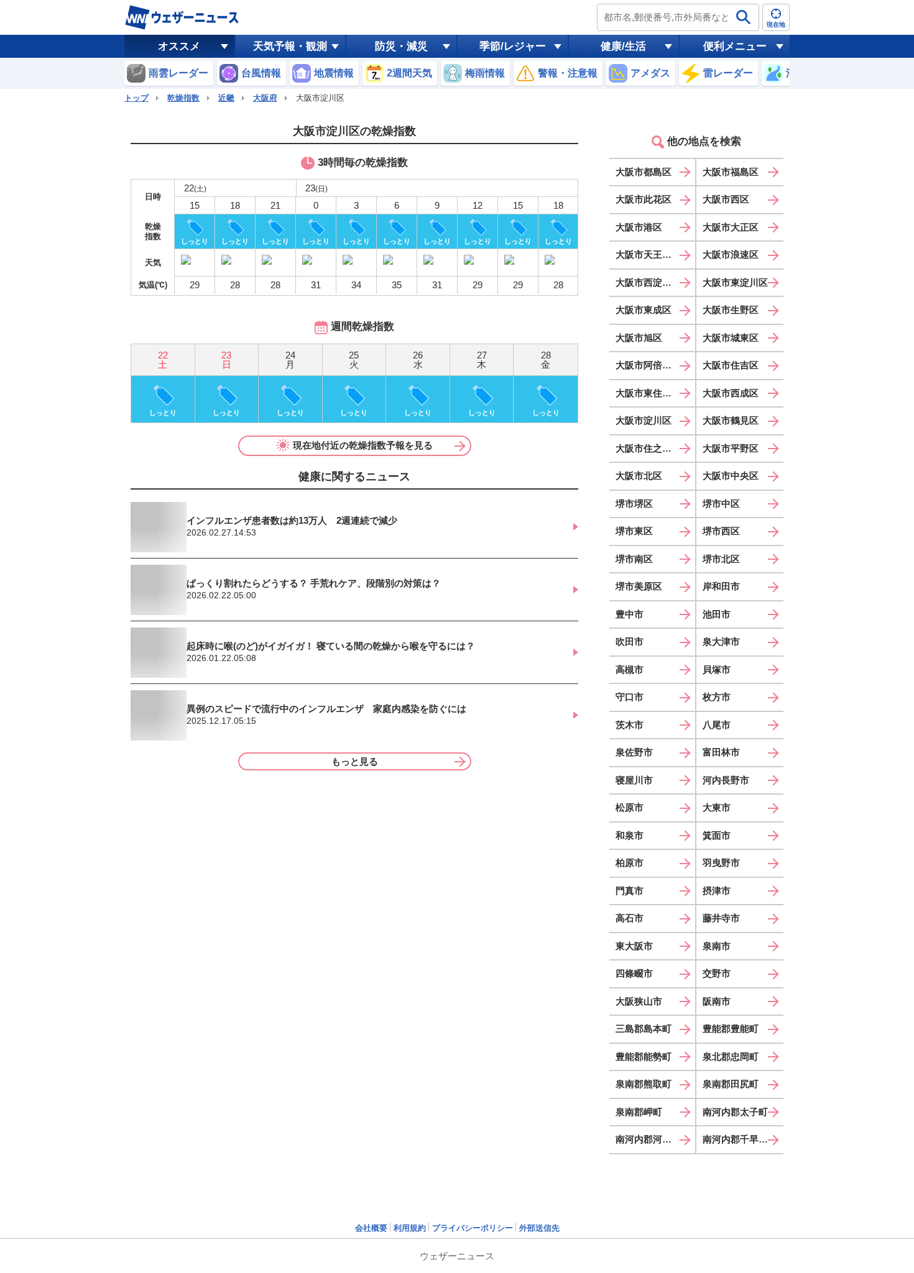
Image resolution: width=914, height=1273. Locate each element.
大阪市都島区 (644, 172)
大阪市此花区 (644, 199)
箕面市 (717, 835)
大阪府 (265, 98)
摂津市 (717, 890)
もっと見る (354, 761)
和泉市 (630, 835)
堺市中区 (721, 503)
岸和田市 (721, 586)
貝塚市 (717, 669)
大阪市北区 (639, 475)
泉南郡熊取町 (644, 1084)
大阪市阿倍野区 (648, 365)
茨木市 (630, 724)
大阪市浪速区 (731, 254)
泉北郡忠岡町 (731, 1056)
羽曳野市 (721, 862)
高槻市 (630, 669)
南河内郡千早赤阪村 (743, 1139)
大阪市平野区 (731, 448)
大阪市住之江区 (648, 448)
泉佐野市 (634, 752)
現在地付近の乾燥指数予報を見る (363, 445)
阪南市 (717, 1001)
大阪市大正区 (731, 227)
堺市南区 (634, 559)
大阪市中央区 (731, 475)
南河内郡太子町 (735, 1111)
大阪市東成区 (644, 309)
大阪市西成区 (731, 393)
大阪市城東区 (731, 337)
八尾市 (717, 724)
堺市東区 (634, 531)
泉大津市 (721, 641)
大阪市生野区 (731, 309)
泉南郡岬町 (639, 1111)
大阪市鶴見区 (731, 420)
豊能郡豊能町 (731, 1028)
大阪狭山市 (639, 1001)
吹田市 (630, 641)
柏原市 (630, 862)
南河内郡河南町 (648, 1139)
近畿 (226, 98)
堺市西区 (721, 531)
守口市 (630, 696)
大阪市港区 (639, 227)
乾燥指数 (183, 98)
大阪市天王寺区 (648, 254)
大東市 (717, 807)
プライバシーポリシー (472, 1228)
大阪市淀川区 (644, 420)
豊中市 (630, 614)
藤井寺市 (721, 918)
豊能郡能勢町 (644, 1056)
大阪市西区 (726, 199)
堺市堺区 (634, 503)
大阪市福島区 (731, 172)
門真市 (630, 890)
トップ (136, 98)
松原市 (630, 807)
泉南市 (717, 946)
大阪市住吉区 (731, 365)
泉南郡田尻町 (731, 1084)
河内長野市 (726, 780)
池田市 (717, 614)
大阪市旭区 (639, 337)
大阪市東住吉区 (648, 393)
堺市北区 (721, 559)
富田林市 (721, 752)
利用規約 (410, 1228)
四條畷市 (634, 973)
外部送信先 (539, 1228)
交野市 (717, 973)
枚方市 (717, 696)
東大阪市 (634, 946)
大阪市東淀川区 (735, 282)
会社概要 (371, 1228)
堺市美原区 (639, 586)
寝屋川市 (634, 780)
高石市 (630, 918)
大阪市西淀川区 (648, 282)
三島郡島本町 (644, 1028)
